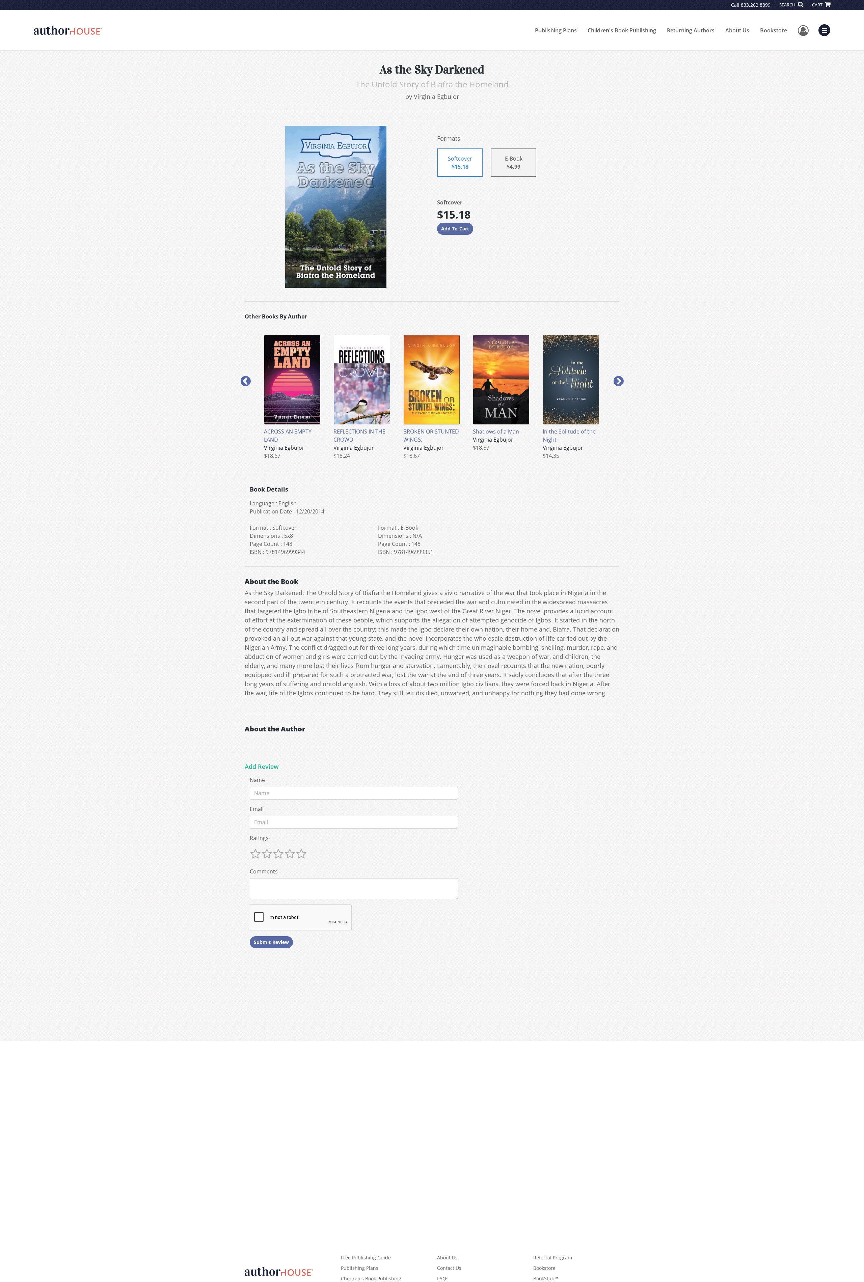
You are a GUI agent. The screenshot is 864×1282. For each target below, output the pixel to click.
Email (257, 809)
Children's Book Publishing (622, 30)
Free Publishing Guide (366, 1257)
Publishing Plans (556, 30)
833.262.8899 (756, 5)
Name (257, 780)
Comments (264, 871)
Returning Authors (690, 30)
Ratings (259, 838)
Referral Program (552, 1257)
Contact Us (449, 1268)
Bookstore (773, 30)
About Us (737, 30)
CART (818, 5)
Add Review (262, 767)
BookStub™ (545, 1278)
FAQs (443, 1278)
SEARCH (787, 5)
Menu (826, 29)
